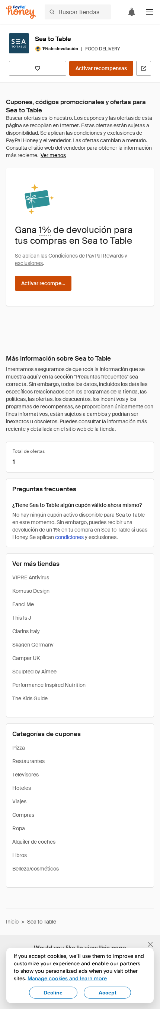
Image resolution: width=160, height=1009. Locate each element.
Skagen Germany (33, 644)
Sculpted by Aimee (34, 671)
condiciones (69, 537)
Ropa (18, 828)
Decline (53, 993)
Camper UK (26, 658)
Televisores (25, 774)
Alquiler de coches (33, 841)
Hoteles (21, 788)
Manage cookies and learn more (67, 978)
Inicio (12, 921)
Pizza (18, 747)
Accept (107, 993)
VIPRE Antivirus (30, 577)
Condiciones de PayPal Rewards (86, 255)
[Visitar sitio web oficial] (143, 68)
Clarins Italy (26, 631)
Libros (19, 855)
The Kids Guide (30, 698)
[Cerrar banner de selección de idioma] (150, 944)
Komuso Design (30, 591)
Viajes (19, 801)
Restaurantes (28, 761)
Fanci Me (23, 604)
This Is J (21, 617)
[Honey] (21, 12)
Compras (23, 815)
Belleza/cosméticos (35, 868)
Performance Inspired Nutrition (49, 685)
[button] (149, 12)
